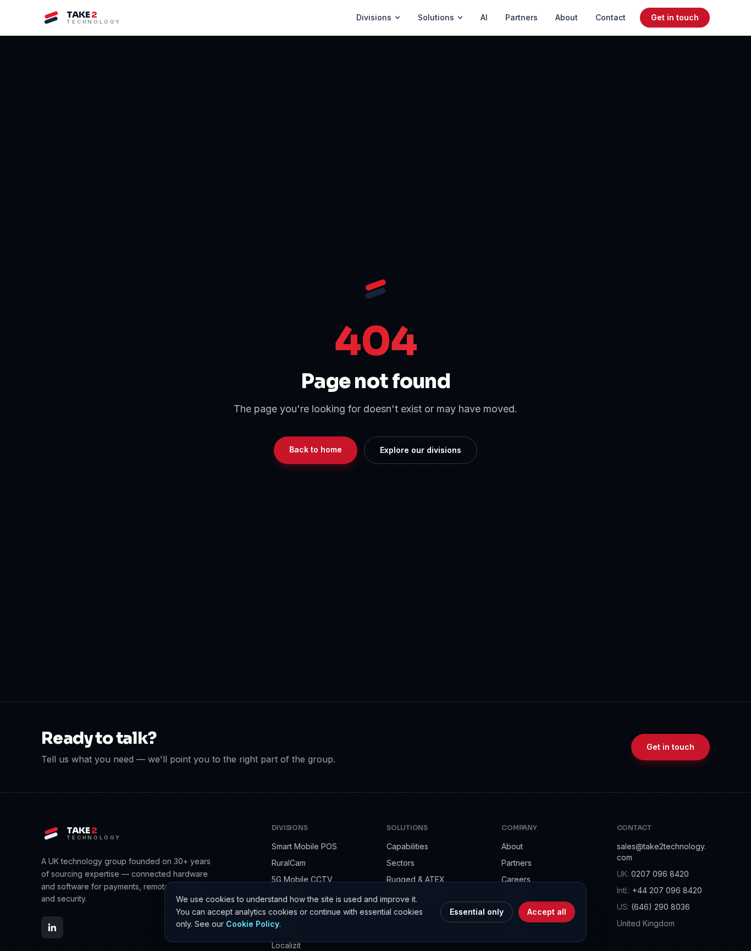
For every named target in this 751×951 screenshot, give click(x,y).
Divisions (373, 17)
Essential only (477, 911)
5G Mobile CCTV (302, 879)
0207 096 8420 (653, 873)
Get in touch (675, 17)
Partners (521, 17)
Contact (610, 17)
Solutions (436, 17)
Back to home (315, 449)
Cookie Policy (252, 923)
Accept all (546, 911)
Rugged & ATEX (415, 879)
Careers (516, 879)
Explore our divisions (420, 450)
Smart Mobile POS (304, 846)
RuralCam (289, 862)
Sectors (400, 862)
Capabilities (407, 846)
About (566, 17)
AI (484, 17)
